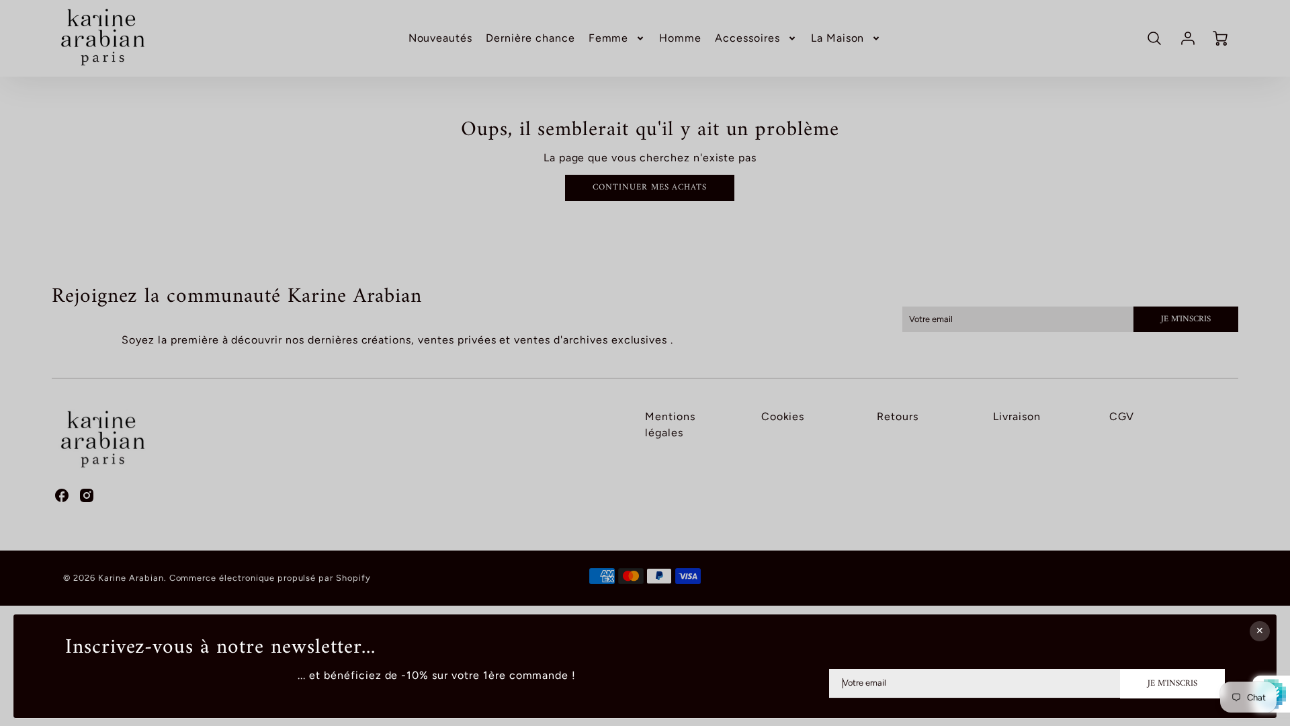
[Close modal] (1260, 631)
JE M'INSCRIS (1172, 683)
